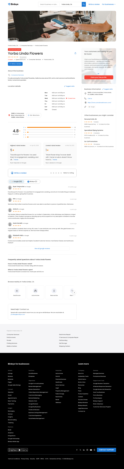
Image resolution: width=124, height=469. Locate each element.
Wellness (58, 402)
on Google (28, 186)
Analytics (10, 433)
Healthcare (59, 382)
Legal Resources (83, 408)
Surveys (10, 414)
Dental (58, 376)
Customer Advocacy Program (102, 407)
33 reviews (23, 57)
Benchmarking (12, 420)
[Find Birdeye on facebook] (77, 450)
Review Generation (34, 389)
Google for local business (36, 383)
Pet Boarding (63, 340)
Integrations (11, 436)
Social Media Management (36, 418)
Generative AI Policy (55, 459)
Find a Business (97, 395)
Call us (90, 98)
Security (32, 459)
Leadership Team (83, 376)
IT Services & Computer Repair (68, 337)
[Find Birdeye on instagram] (87, 450)
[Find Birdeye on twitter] (80, 450)
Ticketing (10, 423)
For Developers (97, 398)
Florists (9, 340)
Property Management (62, 391)
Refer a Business (98, 404)
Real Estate (59, 397)
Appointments (12, 398)
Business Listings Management (38, 412)
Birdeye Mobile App (13, 441)
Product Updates (83, 394)
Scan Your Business (99, 392)
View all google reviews (42, 248)
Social (9, 395)
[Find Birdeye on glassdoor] (94, 450)
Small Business (33, 373)
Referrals (10, 379)
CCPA (46, 459)
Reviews (10, 376)
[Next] (74, 292)
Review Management (35, 386)
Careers (80, 397)
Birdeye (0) (33, 181)
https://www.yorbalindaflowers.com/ (99, 103)
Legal (57, 388)
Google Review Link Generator (102, 389)
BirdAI (9, 430)
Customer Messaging (35, 395)
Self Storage (63, 343)
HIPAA (42, 459)
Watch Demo (82, 379)
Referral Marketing (34, 398)
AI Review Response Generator (102, 386)
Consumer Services (26, 45)
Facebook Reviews (34, 410)
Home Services (60, 385)
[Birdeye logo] (13, 4)
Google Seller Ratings (14, 385)
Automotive (59, 373)
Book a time (81, 382)
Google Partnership (13, 438)
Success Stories (83, 399)
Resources (81, 385)
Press (79, 391)
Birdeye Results (82, 405)
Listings (10, 373)
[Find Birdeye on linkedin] (84, 450)
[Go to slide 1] (98, 73)
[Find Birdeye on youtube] (91, 450)
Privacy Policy (25, 459)
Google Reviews (33, 404)
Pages (10, 382)
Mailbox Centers (12, 346)
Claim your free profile (98, 77)
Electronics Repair (65, 334)
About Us (81, 373)
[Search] (84, 4)
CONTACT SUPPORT (106, 450)
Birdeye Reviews (83, 402)
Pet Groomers (11, 337)
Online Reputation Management (38, 392)
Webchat (10, 392)
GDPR (37, 459)
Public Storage (60, 394)
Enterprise (32, 376)
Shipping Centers (64, 346)
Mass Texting (12, 401)
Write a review (94, 4)
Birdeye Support (98, 401)
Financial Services (61, 379)
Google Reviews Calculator (101, 383)
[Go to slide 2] (99, 73)
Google (93, 107)
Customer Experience (35, 415)
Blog (79, 388)
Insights (10, 417)
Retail (57, 399)
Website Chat (33, 401)
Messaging (11, 411)
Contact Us (81, 411)
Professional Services (99, 376)
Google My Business (35, 407)
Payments (11, 404)
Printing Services (12, 343)
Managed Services (98, 373)
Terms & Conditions (14, 459)
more (16, 159)
